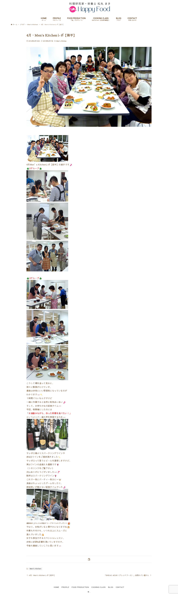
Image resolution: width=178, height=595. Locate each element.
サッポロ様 (31, 453)
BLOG (110, 587)
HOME (56, 587)
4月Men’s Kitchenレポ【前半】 (42, 164)
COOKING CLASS (98, 587)
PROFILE (65, 587)
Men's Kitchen (61, 41)
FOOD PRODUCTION (80, 587)
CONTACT (120, 587)
